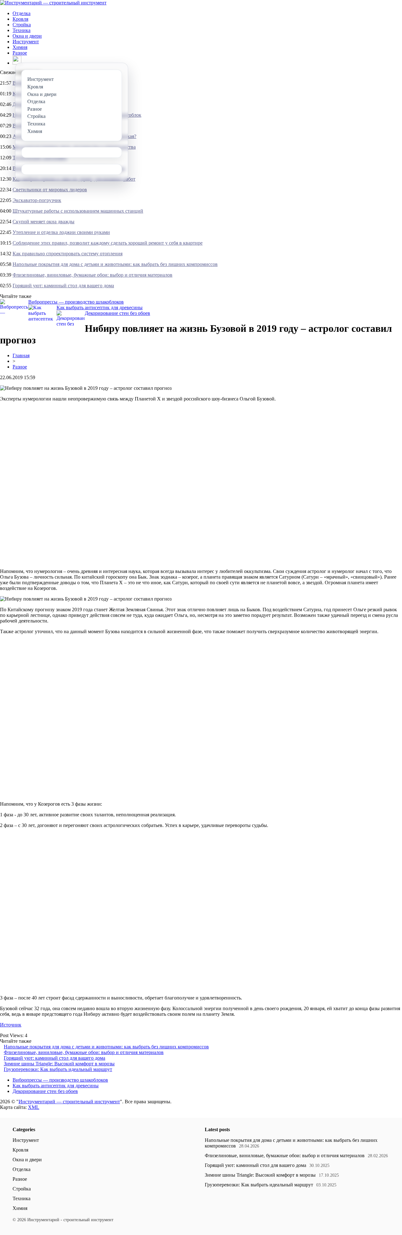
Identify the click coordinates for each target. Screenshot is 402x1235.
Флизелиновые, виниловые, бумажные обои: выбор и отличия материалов (92, 275)
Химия (20, 47)
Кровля (20, 19)
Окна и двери (27, 36)
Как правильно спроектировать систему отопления (67, 253)
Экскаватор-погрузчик (37, 200)
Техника (21, 30)
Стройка (22, 24)
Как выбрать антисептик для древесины (100, 307)
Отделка (21, 13)
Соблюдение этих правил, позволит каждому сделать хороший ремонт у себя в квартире (108, 243)
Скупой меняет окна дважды (43, 221)
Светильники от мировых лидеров (50, 189)
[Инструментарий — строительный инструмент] (53, 2)
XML (33, 1107)
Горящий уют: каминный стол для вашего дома (63, 285)
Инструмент (26, 41)
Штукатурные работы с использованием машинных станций (78, 211)
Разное (20, 53)
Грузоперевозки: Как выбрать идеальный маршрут (58, 1069)
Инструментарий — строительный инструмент (69, 1101)
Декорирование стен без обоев (117, 313)
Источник (10, 1024)
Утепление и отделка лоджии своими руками (61, 232)
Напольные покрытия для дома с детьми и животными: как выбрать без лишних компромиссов (115, 264)
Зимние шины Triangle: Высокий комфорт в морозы (59, 1063)
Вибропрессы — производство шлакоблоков (76, 302)
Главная (21, 355)
